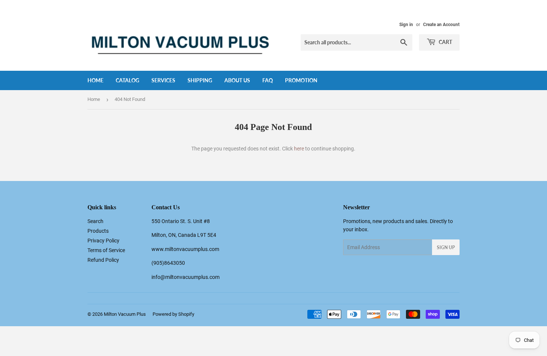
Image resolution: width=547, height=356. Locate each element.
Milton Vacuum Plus (125, 314)
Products (98, 231)
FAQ (267, 80)
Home (95, 80)
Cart (445, 42)
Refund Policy (103, 260)
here (299, 149)
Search (95, 221)
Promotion (301, 80)
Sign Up (446, 247)
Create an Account (441, 24)
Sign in (406, 24)
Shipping (200, 80)
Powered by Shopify (173, 314)
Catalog (127, 80)
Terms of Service (106, 250)
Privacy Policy (103, 241)
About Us (237, 80)
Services (163, 80)
